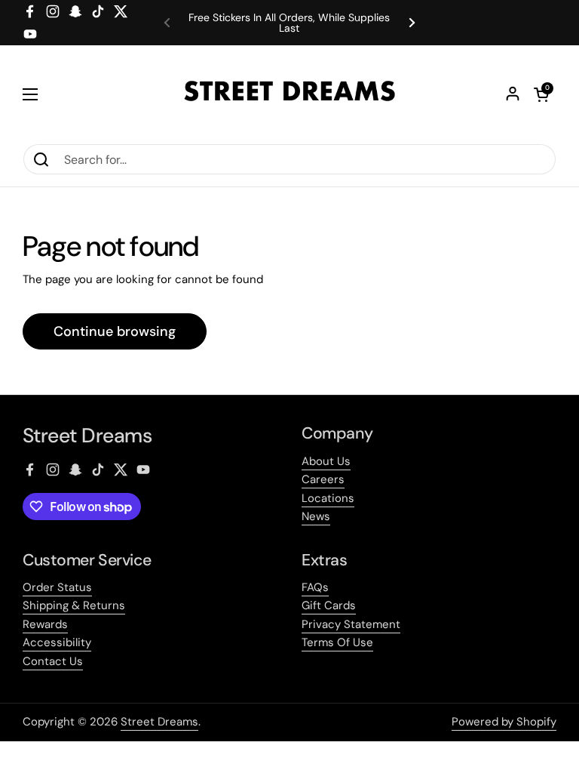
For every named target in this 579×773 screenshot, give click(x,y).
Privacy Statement (351, 624)
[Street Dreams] (289, 94)
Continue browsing (115, 331)
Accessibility (57, 642)
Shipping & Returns (74, 605)
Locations (328, 498)
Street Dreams (159, 721)
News (316, 516)
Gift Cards (329, 605)
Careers (323, 479)
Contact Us (53, 661)
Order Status (57, 587)
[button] (541, 94)
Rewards (45, 624)
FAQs (315, 587)
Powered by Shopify (504, 721)
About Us (326, 461)
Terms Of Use (337, 642)
